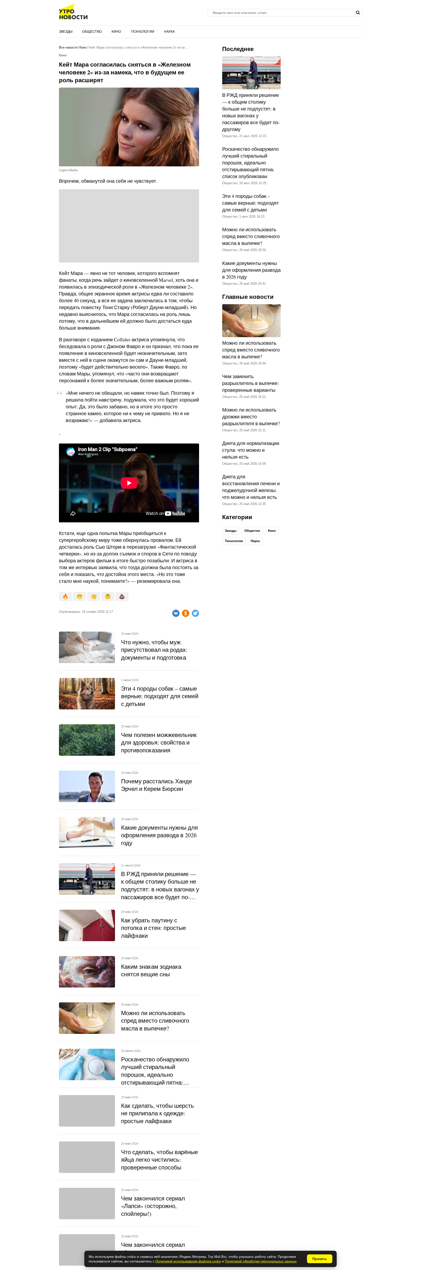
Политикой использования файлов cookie (188, 1261)
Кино (116, 31)
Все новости (68, 47)
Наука (169, 31)
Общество (92, 31)
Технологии (142, 31)
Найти (358, 12)
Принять (319, 1259)
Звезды (65, 31)
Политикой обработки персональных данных (261, 1261)
